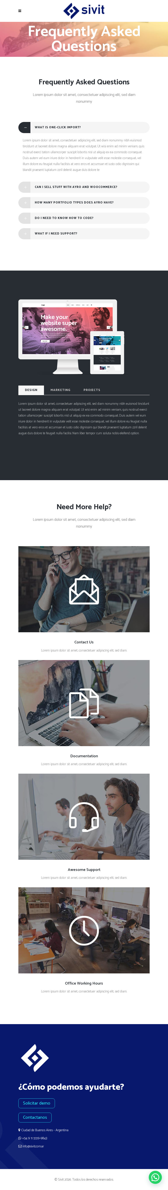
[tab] (84, 127)
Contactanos (35, 1117)
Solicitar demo (36, 1103)
